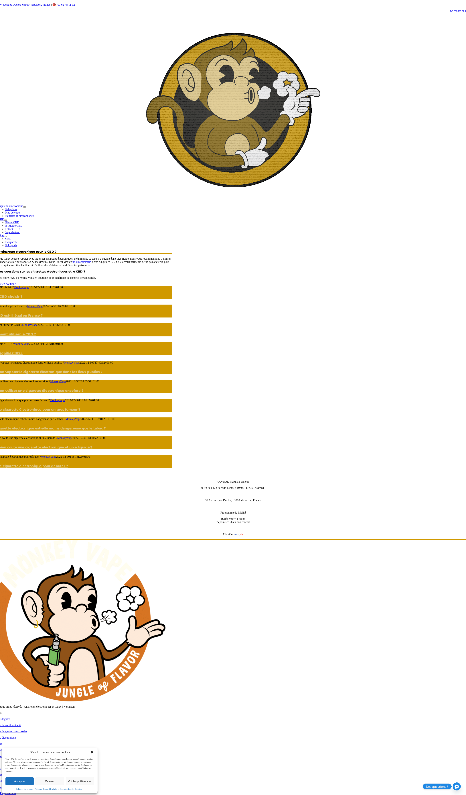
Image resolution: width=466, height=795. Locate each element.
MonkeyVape (21, 287)
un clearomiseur (81, 261)
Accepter (19, 781)
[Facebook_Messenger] (457, 786)
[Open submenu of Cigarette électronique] (24, 207)
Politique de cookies (24, 789)
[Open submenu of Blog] (5, 236)
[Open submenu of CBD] (5, 220)
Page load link (8, 793)
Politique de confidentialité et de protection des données (58, 789)
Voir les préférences (80, 781)
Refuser (49, 781)
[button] (92, 752)
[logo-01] (233, 196)
